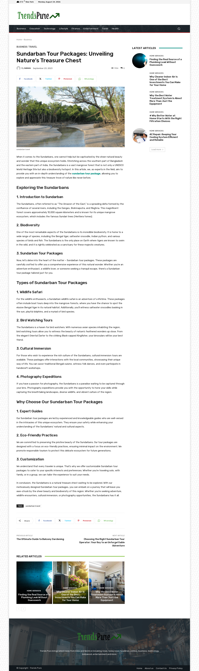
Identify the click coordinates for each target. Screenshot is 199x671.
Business (28, 39)
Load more (156, 149)
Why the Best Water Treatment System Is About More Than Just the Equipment (107, 596)
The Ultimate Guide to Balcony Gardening (40, 539)
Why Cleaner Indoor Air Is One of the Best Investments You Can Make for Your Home (70, 596)
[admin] (18, 68)
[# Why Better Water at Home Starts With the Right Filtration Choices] (139, 116)
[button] (179, 28)
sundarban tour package (86, 173)
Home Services (34, 591)
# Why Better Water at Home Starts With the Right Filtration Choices (166, 118)
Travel (32, 47)
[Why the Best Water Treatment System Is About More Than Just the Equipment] (107, 582)
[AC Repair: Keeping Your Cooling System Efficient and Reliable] (139, 135)
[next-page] (23, 609)
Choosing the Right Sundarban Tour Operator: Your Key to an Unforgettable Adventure (102, 542)
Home (19, 39)
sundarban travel (32, 506)
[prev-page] (18, 609)
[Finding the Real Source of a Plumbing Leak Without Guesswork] (34, 582)
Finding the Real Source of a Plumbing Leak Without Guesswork (34, 597)
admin (27, 68)
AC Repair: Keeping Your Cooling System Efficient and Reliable (164, 137)
